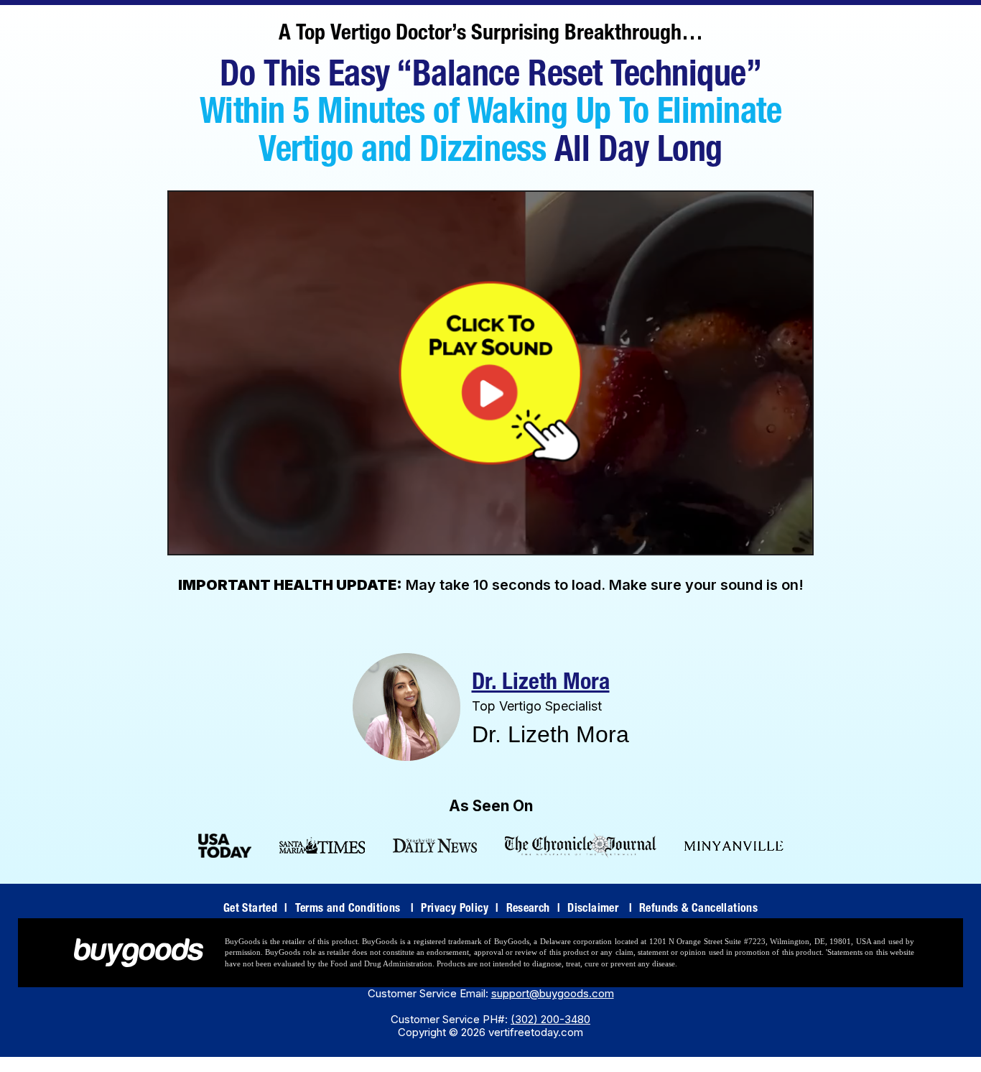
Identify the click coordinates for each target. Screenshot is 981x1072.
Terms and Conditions (354, 909)
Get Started (255, 909)
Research (533, 909)
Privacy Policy (459, 909)
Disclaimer (599, 909)
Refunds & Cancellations (698, 909)
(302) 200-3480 (550, 1019)
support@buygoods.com (552, 993)
